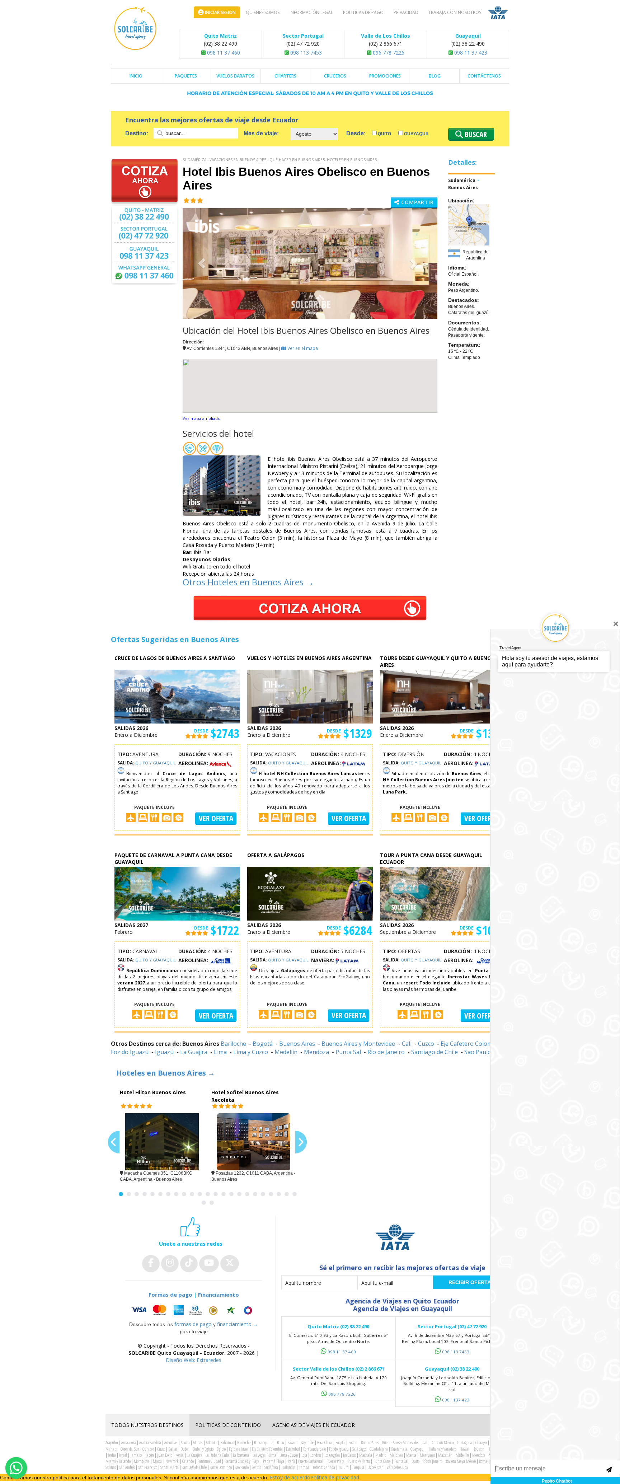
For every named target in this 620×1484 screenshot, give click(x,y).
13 (215, 1194)
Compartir (416, 202)
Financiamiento (218, 1294)
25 (212, 1202)
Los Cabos (349, 1455)
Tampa (304, 1467)
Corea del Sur (130, 1449)
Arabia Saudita (150, 1442)
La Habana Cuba (218, 1455)
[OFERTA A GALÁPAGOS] (310, 893)
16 (239, 1194)
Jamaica (136, 1455)
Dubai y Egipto (203, 1449)
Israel (123, 1455)
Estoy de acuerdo (290, 1477)
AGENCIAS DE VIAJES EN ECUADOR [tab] (313, 1425)
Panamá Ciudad (209, 1461)
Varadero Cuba (397, 1467)
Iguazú (164, 1052)
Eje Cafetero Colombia (471, 1044)
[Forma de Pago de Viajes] (193, 1310)
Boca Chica (324, 1442)
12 (208, 1194)
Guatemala (399, 1449)
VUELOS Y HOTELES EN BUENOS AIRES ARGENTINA (309, 658)
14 (223, 1194)
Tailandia (288, 1467)
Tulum (343, 1467)
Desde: (356, 133)
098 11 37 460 (223, 52)
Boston (352, 1442)
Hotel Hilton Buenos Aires (153, 1092)
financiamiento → (237, 1324)
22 (287, 1194)
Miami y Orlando (118, 1461)
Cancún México (443, 1442)
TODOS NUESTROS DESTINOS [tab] (147, 1425)
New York (172, 1461)
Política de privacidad (334, 1477)
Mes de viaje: (261, 133)
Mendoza (316, 1052)
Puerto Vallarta (359, 1461)
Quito (384, 133)
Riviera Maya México (461, 1461)
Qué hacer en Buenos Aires (297, 159)
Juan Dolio (164, 1455)
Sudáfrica (271, 1467)
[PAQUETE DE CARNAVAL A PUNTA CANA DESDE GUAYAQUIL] (177, 893)
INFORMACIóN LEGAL (311, 12)
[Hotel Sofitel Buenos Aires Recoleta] (253, 1141)
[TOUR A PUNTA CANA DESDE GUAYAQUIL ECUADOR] (443, 893)
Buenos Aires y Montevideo (358, 1044)
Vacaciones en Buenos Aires (238, 159)
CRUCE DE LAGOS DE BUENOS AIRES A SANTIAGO (174, 658)
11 (200, 1194)
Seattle (256, 1467)
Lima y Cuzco (250, 1052)
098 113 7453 (305, 52)
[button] (202, 263)
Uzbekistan (375, 1467)
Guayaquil (416, 133)
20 (271, 1194)
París (291, 1461)
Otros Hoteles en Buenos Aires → (248, 582)
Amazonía (128, 1442)
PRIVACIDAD (406, 12)
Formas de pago (170, 1294)
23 (294, 1194)
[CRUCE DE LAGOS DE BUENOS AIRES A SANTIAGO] (177, 696)
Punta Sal (348, 1052)
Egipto (221, 1449)
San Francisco (147, 1467)
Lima (220, 1052)
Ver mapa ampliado (202, 418)
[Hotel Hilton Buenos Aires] (162, 1141)
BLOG (435, 76)
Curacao (148, 1449)
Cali (407, 1044)
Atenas (197, 1442)
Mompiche (141, 1461)
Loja (304, 1455)
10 (192, 1194)
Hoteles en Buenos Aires (352, 159)
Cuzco (426, 1044)
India (112, 1455)
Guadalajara (379, 1449)
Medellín (285, 1052)
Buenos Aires (463, 187)
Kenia (179, 1455)
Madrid (380, 1455)
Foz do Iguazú (130, 1052)
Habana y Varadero (442, 1449)
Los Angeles (332, 1455)
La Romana (241, 1455)
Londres (315, 1455)
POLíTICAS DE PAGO (363, 12)
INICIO (136, 76)
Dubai (184, 1449)
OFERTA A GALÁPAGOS (275, 855)
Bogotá (263, 1044)
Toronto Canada (324, 1467)
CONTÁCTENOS (484, 76)
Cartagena (464, 1442)
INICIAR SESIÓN (220, 12)
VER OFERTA (216, 818)
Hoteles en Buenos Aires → (165, 1073)
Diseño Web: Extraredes (193, 1360)
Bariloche (233, 1044)
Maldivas (396, 1455)
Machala (365, 1455)
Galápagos (359, 1449)
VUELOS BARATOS (235, 76)
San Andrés (127, 1467)
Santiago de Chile (434, 1052)
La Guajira (193, 1052)
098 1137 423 (455, 1400)
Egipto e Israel (239, 1449)
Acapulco (111, 1442)
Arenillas (170, 1442)
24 (204, 1202)
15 (231, 1194)
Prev (113, 1142)
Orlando (188, 1461)
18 (255, 1194)
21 (279, 1194)
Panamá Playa (273, 1461)
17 (247, 1194)
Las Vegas (259, 1455)
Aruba (185, 1442)
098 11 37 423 (470, 52)
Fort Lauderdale (314, 1449)
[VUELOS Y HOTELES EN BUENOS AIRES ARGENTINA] (310, 696)
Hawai (464, 1449)
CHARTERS (285, 76)
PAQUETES (186, 76)
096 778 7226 (387, 52)
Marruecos (427, 1455)
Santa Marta (169, 1467)
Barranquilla (263, 1442)
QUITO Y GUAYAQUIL (155, 763)
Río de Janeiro (386, 1052)
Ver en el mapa (302, 348)
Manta (411, 1455)
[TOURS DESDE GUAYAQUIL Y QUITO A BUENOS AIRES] (443, 696)
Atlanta (211, 1442)
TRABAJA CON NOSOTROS (454, 12)
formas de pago (193, 1324)
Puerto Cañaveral (310, 1461)
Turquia (358, 1467)
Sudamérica (194, 159)
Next (301, 1142)
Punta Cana (382, 1461)
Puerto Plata (335, 1461)
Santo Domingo (221, 1467)
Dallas (172, 1449)
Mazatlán (445, 1455)
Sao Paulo (242, 1467)
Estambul (293, 1449)
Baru (280, 1442)
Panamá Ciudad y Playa (242, 1461)
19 (263, 1194)
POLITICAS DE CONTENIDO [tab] (228, 1425)
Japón (150, 1455)
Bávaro (292, 1442)
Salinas (110, 1467)
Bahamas (227, 1442)
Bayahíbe (307, 1442)
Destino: (137, 133)
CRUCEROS (335, 76)
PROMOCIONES (385, 76)
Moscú (157, 1461)
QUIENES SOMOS (263, 12)
